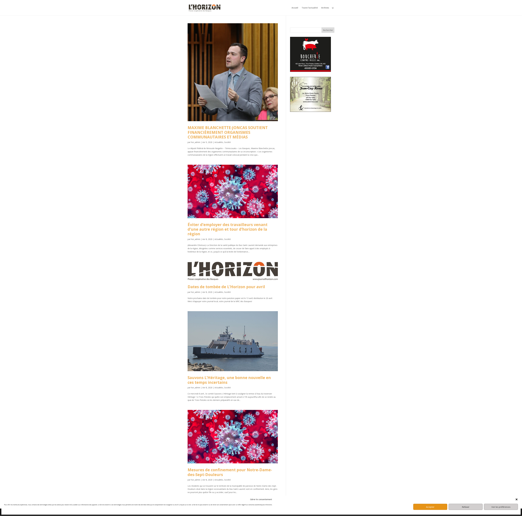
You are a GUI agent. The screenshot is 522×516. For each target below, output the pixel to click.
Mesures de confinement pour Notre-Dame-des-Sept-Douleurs (230, 472)
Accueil (295, 8)
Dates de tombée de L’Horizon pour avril (226, 286)
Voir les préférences (500, 507)
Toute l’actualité (310, 8)
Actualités (219, 142)
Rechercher (328, 30)
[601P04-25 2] (310, 111)
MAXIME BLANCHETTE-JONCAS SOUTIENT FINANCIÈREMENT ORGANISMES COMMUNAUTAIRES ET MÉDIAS (228, 132)
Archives (325, 8)
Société (227, 142)
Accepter (430, 507)
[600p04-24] (310, 71)
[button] (516, 499)
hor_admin (195, 142)
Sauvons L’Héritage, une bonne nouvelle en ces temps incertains (229, 380)
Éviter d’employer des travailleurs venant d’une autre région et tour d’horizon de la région (228, 229)
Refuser (465, 507)
